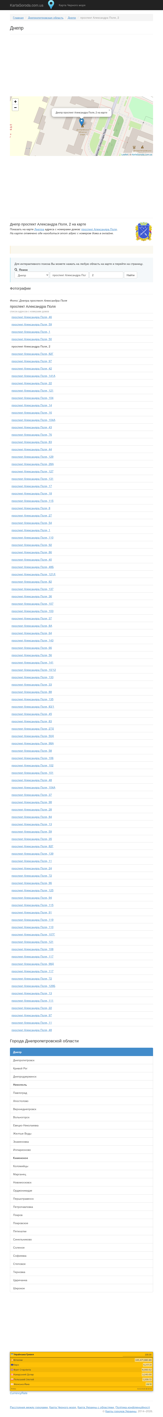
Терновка (19, 1272)
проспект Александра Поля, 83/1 (33, 706)
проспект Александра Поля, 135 (32, 699)
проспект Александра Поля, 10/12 (34, 670)
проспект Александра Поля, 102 (32, 765)
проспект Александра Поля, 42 (32, 368)
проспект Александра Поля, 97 (32, 361)
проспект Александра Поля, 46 (32, 317)
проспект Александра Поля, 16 (32, 412)
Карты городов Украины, (121, 1411)
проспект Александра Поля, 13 (32, 824)
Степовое (19, 1264)
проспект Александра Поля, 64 (32, 633)
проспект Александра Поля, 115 (32, 501)
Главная (18, 17)
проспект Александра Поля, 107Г (33, 934)
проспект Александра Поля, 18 (32, 493)
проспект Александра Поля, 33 (32, 684)
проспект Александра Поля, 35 (32, 839)
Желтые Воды (22, 1133)
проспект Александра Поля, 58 (32, 751)
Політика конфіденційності (132, 1407)
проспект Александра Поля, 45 (32, 714)
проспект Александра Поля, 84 (32, 817)
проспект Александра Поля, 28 (32, 809)
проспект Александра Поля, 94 (32, 898)
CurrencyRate (18, 1393)
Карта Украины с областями (96, 1407)
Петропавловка (23, 1207)
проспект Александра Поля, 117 (32, 956)
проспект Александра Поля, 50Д (33, 736)
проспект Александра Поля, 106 (32, 758)
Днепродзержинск (24, 1076)
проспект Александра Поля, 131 (32, 479)
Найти (131, 275)
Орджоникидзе (22, 1190)
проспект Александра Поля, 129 (32, 456)
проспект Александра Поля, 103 (32, 611)
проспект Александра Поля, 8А (32, 626)
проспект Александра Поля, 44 (32, 449)
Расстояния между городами (29, 1407)
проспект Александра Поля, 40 (32, 559)
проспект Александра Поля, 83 (32, 442)
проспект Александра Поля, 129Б (33, 986)
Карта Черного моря (72, 5)
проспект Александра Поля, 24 (32, 868)
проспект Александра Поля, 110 (32, 537)
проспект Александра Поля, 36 (32, 596)
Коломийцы (20, 1166)
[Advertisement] (81, 66)
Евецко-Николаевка (26, 1125)
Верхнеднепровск (24, 1109)
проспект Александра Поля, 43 (32, 427)
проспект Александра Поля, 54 (32, 523)
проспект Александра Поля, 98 (32, 802)
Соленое (19, 1247)
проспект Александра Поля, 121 (32, 390)
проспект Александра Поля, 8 (31, 508)
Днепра (39, 229)
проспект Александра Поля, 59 (32, 324)
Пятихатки (19, 1231)
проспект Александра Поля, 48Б (33, 567)
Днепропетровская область (45, 17)
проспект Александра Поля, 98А (33, 743)
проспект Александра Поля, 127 (32, 471)
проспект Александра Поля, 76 (32, 434)
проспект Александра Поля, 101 (32, 773)
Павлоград (20, 1093)
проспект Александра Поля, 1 (31, 332)
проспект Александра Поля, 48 (32, 780)
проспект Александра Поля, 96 (32, 883)
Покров (17, 1215)
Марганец (19, 1174)
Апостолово (20, 1101)
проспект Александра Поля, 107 (32, 603)
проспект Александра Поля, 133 (32, 677)
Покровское (20, 1223)
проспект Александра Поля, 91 (32, 912)
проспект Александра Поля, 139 (32, 853)
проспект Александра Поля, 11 (32, 861)
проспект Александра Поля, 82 (32, 581)
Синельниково (22, 1239)
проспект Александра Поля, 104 (32, 398)
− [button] (15, 107)
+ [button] (15, 101)
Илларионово (22, 1150)
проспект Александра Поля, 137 (32, 589)
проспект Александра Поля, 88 (32, 692)
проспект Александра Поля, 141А (33, 376)
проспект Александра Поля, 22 (32, 383)
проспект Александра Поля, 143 (32, 640)
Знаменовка (21, 1141)
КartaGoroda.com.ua (142, 154)
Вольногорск (21, 1117)
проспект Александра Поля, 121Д (33, 574)
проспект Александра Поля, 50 (32, 339)
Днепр (72, 17)
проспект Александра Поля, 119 (32, 920)
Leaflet (124, 154)
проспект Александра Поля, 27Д (33, 728)
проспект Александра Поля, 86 (32, 552)
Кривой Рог (20, 1068)
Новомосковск (22, 1182)
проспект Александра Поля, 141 (32, 662)
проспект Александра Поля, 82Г (32, 354)
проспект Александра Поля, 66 (32, 648)
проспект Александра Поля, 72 (32, 875)
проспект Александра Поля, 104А (33, 420)
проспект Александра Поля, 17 (32, 486)
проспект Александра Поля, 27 (32, 515)
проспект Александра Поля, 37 (32, 618)
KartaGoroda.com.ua (26, 4)
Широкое (19, 1288)
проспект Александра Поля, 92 (32, 545)
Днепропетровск (23, 1060)
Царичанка (20, 1280)
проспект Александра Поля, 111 (32, 1000)
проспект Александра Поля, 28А (33, 464)
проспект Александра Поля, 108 (32, 949)
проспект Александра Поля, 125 (32, 890)
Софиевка (19, 1255)
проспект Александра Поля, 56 (32, 655)
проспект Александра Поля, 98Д (33, 964)
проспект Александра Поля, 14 (32, 405)
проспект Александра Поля (99, 229)
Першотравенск (23, 1198)
